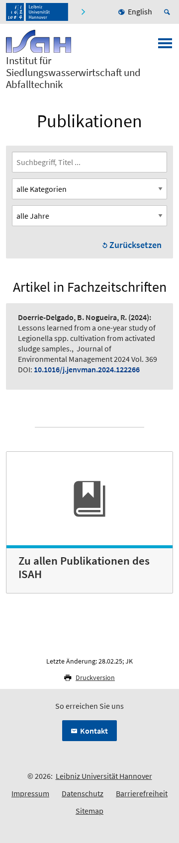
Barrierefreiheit (142, 793)
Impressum (30, 793)
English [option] (140, 11)
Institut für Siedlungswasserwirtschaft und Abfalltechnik (73, 72)
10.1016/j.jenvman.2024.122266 (87, 369)
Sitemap (89, 811)
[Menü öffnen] (165, 46)
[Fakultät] (84, 11)
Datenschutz (82, 793)
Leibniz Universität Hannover (104, 776)
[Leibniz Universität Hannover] (37, 12)
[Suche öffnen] (168, 11)
